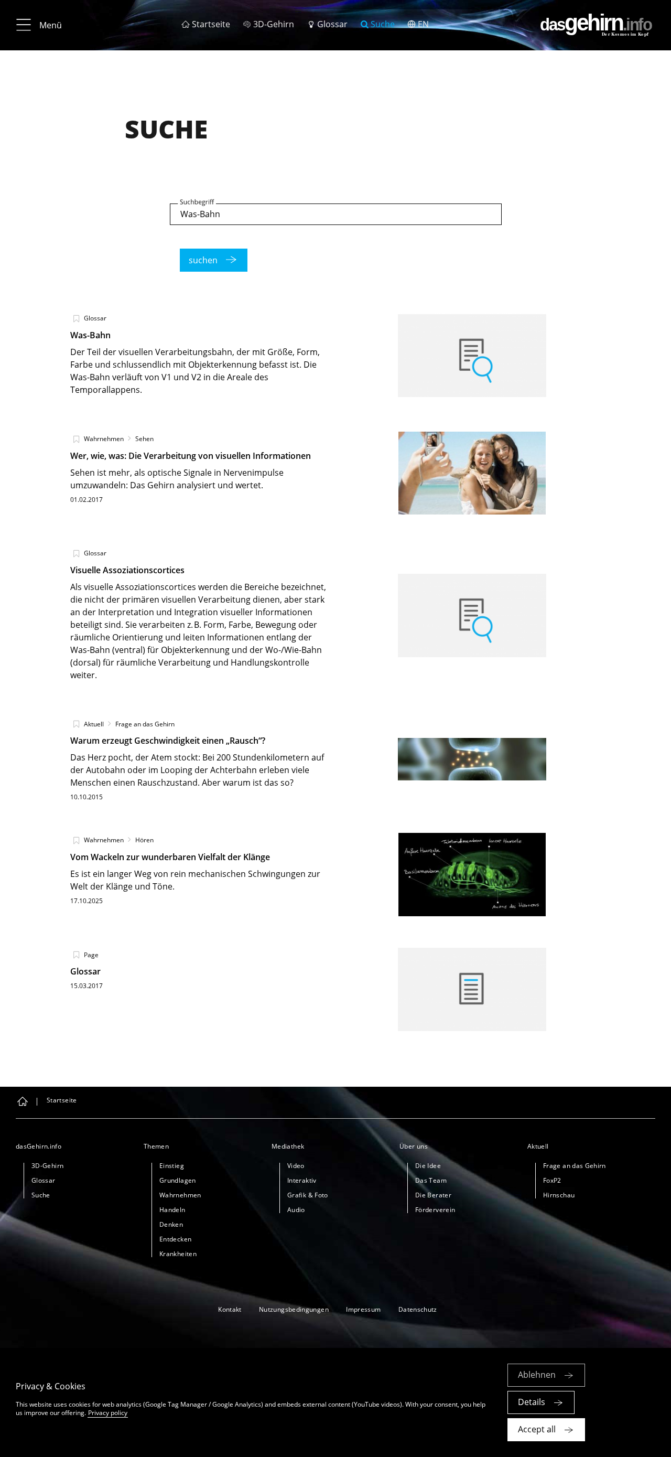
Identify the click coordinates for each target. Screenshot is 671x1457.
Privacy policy (107, 1412)
